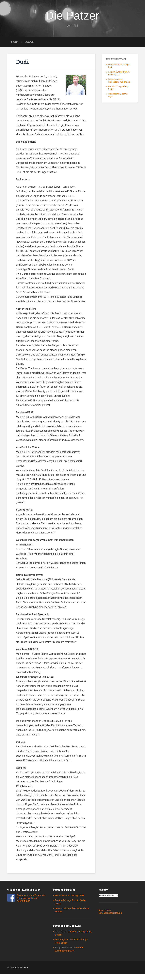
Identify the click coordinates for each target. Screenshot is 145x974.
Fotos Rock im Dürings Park (69, 895)
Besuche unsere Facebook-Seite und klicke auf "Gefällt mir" (31, 898)
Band (14, 42)
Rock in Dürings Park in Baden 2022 (119, 73)
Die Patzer (72, 15)
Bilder (29, 42)
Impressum (105, 910)
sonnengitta (61, 939)
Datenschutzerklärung (110, 912)
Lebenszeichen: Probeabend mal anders (119, 80)
